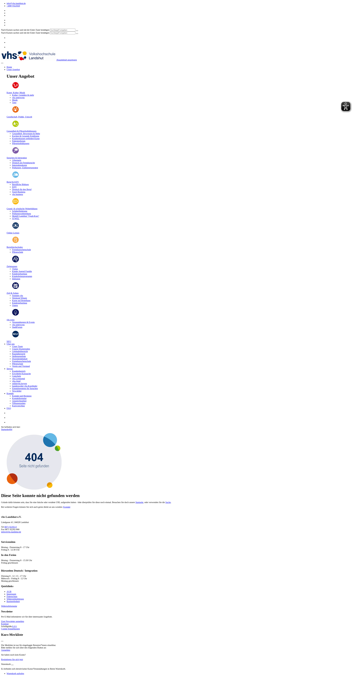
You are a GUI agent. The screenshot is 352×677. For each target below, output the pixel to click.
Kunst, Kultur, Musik (16, 92)
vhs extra (10, 320)
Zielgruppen (12, 266)
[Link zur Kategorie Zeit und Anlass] (15, 288)
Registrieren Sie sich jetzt (12, 659)
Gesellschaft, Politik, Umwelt (19, 117)
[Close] (12, 664)
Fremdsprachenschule (21, 361)
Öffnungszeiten (18, 403)
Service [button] (10, 369)
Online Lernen (13, 233)
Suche (168, 502)
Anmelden (5, 650)
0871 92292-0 (10, 527)
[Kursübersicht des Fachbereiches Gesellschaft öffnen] (15, 112)
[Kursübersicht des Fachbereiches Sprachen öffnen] (15, 153)
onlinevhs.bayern (19, 383)
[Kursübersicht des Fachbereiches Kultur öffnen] (15, 88)
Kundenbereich (18, 371)
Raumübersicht (18, 354)
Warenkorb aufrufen (15, 673)
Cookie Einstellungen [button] (10, 629)
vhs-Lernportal (18, 378)
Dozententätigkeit (19, 359)
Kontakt (66, 507)
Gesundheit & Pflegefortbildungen (21, 131)
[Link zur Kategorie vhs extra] (15, 315)
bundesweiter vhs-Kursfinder (24, 386)
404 (10, 429)
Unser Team (17, 346)
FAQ (9, 408)
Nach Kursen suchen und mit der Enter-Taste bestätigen (25, 30)
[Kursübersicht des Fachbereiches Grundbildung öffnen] (15, 204)
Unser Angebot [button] (13, 69)
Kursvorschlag (18, 406)
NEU (9, 341)
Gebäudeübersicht (20, 351)
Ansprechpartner (19, 401)
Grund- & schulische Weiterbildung (22, 208)
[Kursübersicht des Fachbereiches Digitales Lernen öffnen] (15, 228)
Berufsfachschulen (15, 247)
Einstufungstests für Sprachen (25, 388)
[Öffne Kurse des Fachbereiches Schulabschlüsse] (15, 242)
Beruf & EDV (13, 182)
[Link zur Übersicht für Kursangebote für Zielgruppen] (15, 262)
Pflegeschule (17, 364)
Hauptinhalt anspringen (66, 60)
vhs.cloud (16, 381)
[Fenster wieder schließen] (2, 641)
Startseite (5, 429)
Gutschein (16, 376)
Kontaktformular (19, 398)
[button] (9, 606)
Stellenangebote (19, 356)
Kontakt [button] (10, 393)
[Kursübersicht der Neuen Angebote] (15, 337)
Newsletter (16, 391)
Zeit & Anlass (13, 293)
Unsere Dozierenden (21, 349)
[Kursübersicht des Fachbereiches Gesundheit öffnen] (15, 126)
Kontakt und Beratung (21, 396)
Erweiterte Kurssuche (21, 373)
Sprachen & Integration (17, 158)
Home (9, 67)
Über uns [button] (11, 344)
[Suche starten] (77, 30)
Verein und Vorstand (21, 366)
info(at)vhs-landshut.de (11, 532)
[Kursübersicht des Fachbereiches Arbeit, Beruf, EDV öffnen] (15, 177)
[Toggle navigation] (2, 63)
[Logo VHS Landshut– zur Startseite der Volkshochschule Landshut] (28, 60)
